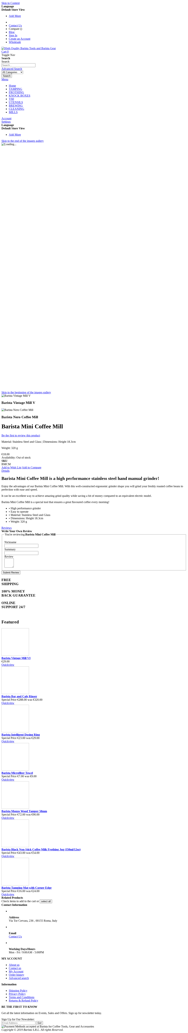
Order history (16, 974)
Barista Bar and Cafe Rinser (19, 696)
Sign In (13, 35)
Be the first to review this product (20, 435)
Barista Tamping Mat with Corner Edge (26, 887)
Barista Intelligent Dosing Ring (20, 734)
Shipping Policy (18, 990)
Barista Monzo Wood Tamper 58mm (24, 811)
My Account (16, 971)
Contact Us (15, 25)
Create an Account (19, 38)
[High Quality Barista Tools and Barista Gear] (28, 48)
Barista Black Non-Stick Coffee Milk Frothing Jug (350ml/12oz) (41, 849)
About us (14, 964)
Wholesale (15, 42)
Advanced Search (11, 68)
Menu (4, 79)
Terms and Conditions (21, 997)
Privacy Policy (17, 993)
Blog (12, 32)
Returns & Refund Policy (23, 1000)
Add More (15, 15)
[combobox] (18, 65)
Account (6, 118)
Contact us (15, 968)
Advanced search (19, 978)
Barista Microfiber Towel (17, 772)
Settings (6, 121)
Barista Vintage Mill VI (15, 658)
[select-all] (46, 901)
